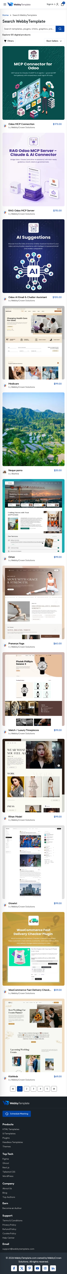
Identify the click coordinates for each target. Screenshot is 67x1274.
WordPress (7, 1176)
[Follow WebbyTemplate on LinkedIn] (53, 1268)
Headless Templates (12, 1142)
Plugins (6, 1138)
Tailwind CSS (8, 1172)
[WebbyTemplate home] (33, 1103)
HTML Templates (10, 1129)
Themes (6, 1146)
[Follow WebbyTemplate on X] (22, 1268)
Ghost (5, 1163)
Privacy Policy (9, 1225)
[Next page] (54, 1089)
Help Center (8, 1238)
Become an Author (12, 1208)
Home (5, 15)
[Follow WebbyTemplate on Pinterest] (30, 1268)
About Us (7, 1188)
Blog (4, 1193)
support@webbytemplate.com (18, 1249)
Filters (11, 41)
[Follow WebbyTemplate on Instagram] (45, 1268)
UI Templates (9, 1133)
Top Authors (8, 1197)
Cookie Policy (9, 1233)
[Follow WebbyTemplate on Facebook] (14, 1268)
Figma (5, 1159)
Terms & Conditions (12, 1220)
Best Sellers (52, 41)
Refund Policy (9, 1229)
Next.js (5, 1167)
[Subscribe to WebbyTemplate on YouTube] (37, 1268)
